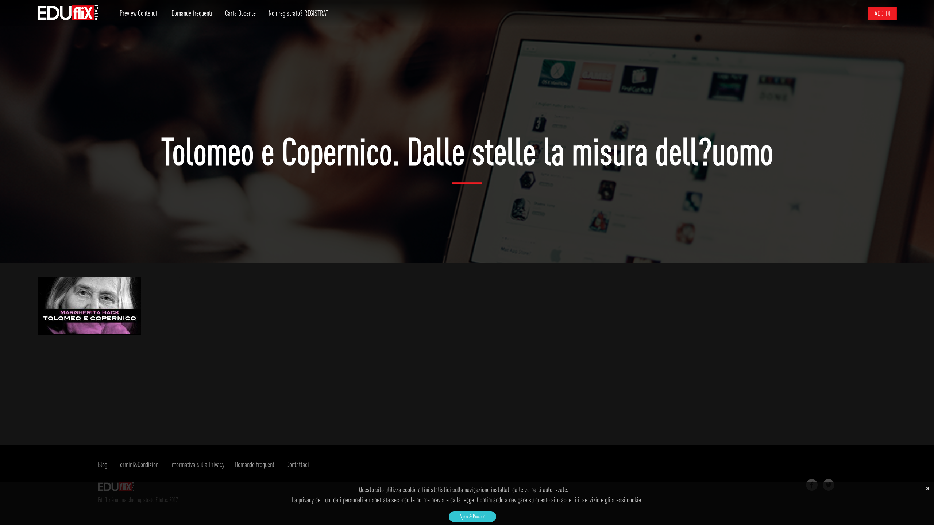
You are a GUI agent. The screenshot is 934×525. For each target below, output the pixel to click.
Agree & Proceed (472, 516)
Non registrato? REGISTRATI (299, 13)
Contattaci (297, 464)
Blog (102, 464)
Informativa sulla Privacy (197, 464)
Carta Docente (240, 13)
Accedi (882, 13)
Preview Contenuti (139, 13)
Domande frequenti (191, 13)
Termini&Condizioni (139, 464)
